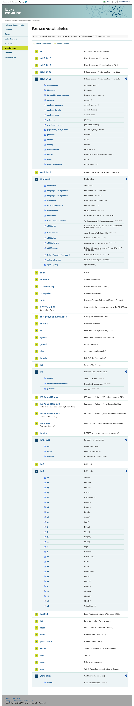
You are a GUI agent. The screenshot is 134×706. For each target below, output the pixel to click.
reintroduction (53, 150)
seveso (43, 648)
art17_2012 (45, 79)
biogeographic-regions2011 (58, 196)
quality (50, 140)
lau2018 (44, 614)
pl (48, 576)
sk (48, 601)
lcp (41, 621)
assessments (52, 85)
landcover (45, 440)
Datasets (8, 29)
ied (41, 372)
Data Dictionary (24, 20)
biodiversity (46, 179)
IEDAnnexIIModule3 (50, 404)
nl (48, 572)
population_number (55, 125)
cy (48, 492)
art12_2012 (45, 58)
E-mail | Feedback (12, 698)
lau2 (42, 471)
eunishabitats (52, 210)
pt (48, 581)
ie (48, 542)
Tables (7, 34)
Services (8, 53)
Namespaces (10, 57)
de (48, 502)
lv (48, 562)
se (48, 591)
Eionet (15, 20)
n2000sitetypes (53, 243)
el (48, 517)
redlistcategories (54, 260)
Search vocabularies (43, 44)
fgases (43, 337)
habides (44, 358)
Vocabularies (10, 48)
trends (49, 159)
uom (42, 662)
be (48, 483)
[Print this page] (112, 2)
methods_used (53, 115)
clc (48, 446)
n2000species (52, 248)
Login (108, 1)
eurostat (44, 324)
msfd (42, 628)
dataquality (51, 200)
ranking (50, 145)
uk (48, 606)
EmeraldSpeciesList (55, 205)
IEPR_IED (45, 423)
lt (47, 552)
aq (41, 51)
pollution (51, 120)
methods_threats (54, 110)
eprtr (42, 300)
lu (48, 557)
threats (50, 154)
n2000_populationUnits (56, 221)
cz (48, 497)
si (48, 596)
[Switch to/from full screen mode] (116, 2)
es (48, 522)
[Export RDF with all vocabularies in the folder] (126, 79)
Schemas (9, 43)
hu (48, 537)
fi (47, 527)
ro (48, 586)
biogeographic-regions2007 (58, 191)
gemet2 (43, 344)
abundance (51, 186)
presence (51, 135)
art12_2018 (45, 65)
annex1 (50, 378)
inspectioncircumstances (57, 384)
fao (41, 330)
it (47, 547)
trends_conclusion (54, 164)
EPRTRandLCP (47, 307)
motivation (51, 216)
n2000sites (51, 238)
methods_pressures (55, 105)
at (48, 478)
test (42, 655)
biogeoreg (51, 90)
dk (48, 507)
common (44, 280)
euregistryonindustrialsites (53, 317)
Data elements (11, 39)
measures (51, 100)
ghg (42, 351)
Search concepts (63, 44)
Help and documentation (15, 25)
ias (41, 365)
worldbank (45, 676)
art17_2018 (45, 172)
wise (42, 669)
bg (48, 487)
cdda (42, 273)
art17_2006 (45, 72)
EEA (15, 2)
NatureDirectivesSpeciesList (58, 255)
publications (46, 641)
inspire (43, 433)
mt (48, 567)
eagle (49, 451)
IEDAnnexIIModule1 (50, 397)
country (50, 682)
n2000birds (51, 226)
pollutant (50, 389)
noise (43, 635)
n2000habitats (52, 233)
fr (47, 532)
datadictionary (47, 286)
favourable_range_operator (58, 95)
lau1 (42, 464)
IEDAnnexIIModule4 (50, 414)
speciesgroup (52, 265)
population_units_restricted (58, 130)
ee (48, 512)
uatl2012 (50, 456)
